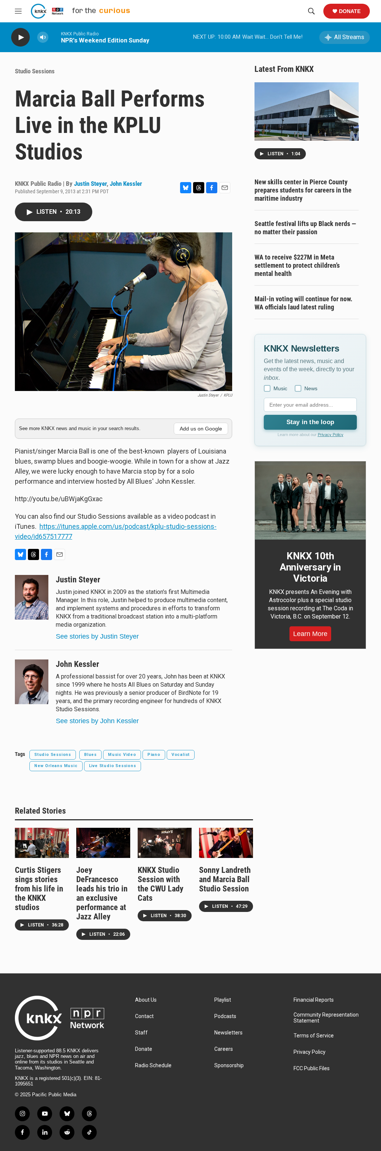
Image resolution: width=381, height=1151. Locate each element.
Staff (141, 1033)
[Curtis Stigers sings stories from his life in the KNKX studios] (42, 843)
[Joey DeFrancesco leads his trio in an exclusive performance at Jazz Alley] (103, 843)
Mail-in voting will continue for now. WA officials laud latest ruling (303, 303)
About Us (146, 1000)
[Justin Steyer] (31, 597)
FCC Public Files (312, 1068)
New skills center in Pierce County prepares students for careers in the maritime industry (303, 190)
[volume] (42, 37)
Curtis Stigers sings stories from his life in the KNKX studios (39, 888)
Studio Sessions (35, 71)
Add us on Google (201, 429)
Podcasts (225, 1016)
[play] (20, 37)
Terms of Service (314, 1036)
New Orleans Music (56, 765)
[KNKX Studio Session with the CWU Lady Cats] (165, 843)
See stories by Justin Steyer (97, 636)
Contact (144, 1016)
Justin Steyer (90, 183)
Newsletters (228, 1033)
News (310, 388)
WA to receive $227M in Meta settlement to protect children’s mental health (297, 265)
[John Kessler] (31, 681)
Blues (90, 754)
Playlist (222, 1000)
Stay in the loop (310, 422)
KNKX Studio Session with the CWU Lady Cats (160, 884)
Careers (223, 1049)
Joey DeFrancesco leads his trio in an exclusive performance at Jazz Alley (102, 893)
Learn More (310, 633)
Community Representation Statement (326, 1018)
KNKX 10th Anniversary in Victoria (310, 567)
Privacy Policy (330, 434)
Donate (350, 11)
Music (280, 388)
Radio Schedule (153, 1065)
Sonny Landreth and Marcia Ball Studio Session (225, 879)
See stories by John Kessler (97, 721)
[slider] (55, 37)
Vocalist (181, 754)
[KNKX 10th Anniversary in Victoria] (310, 500)
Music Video (122, 754)
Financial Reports (314, 1000)
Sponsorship (229, 1065)
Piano (153, 754)
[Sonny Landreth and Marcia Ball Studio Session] (226, 843)
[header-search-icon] (311, 11)
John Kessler (126, 183)
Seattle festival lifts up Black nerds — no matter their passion (305, 228)
